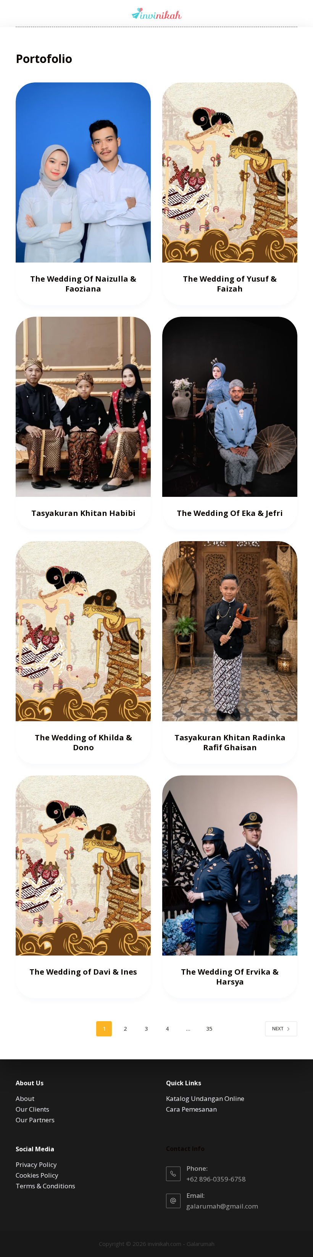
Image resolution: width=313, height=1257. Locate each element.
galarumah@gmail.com (222, 1206)
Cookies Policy (37, 1175)
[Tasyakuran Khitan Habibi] (83, 407)
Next (278, 1028)
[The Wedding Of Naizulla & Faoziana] (83, 172)
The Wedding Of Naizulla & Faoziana (83, 284)
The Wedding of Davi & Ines (83, 972)
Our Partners (35, 1119)
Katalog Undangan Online (205, 1098)
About (25, 1098)
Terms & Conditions (45, 1185)
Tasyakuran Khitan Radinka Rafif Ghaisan (230, 742)
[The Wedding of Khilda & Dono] (83, 631)
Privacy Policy (36, 1164)
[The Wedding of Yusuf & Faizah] (229, 172)
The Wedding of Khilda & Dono (83, 742)
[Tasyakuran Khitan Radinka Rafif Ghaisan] (229, 631)
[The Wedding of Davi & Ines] (83, 865)
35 (209, 1028)
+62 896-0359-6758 (216, 1179)
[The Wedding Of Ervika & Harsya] (229, 865)
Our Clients (32, 1109)
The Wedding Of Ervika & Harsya (230, 977)
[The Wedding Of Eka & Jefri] (229, 407)
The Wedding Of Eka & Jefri (230, 513)
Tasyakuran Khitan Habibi (83, 513)
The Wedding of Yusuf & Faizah (230, 284)
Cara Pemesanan (191, 1109)
